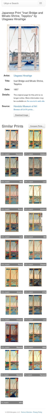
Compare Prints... (37, 126)
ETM (44, 292)
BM (45, 237)
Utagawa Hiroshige (23, 75)
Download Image (21, 115)
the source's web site (35, 101)
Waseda (19, 347)
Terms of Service (26, 412)
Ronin (20, 209)
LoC (44, 181)
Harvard (19, 375)
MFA (21, 402)
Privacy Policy (37, 412)
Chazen (43, 264)
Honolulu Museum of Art (25, 106)
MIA (21, 181)
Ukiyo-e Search (11, 3)
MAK (44, 347)
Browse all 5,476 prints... (24, 109)
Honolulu (19, 154)
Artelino (43, 154)
